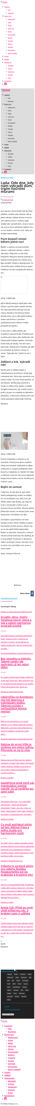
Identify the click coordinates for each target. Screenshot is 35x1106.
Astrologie (9, 996)
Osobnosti (11, 72)
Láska (8, 987)
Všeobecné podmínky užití (12, 1009)
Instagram (22, 974)
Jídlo (30, 977)
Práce (26, 990)
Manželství (24, 977)
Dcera (8, 999)
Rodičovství (11, 19)
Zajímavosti (7, 62)
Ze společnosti (16, 987)
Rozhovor (11, 13)
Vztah (8, 983)
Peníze (18, 980)
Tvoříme (10, 41)
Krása (9, 22)
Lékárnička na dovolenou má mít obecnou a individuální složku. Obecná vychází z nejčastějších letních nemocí (17, 704)
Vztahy (6, 56)
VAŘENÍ (6, 59)
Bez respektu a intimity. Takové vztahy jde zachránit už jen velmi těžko (16, 663)
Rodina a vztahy (7, 177)
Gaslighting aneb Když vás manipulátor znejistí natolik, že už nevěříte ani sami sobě (17, 787)
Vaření (19, 983)
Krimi (9, 78)
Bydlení (10, 38)
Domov (10, 44)
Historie (10, 75)
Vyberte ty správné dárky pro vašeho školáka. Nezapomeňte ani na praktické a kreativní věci (17, 870)
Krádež (3, 598)
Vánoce (9, 990)
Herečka (24, 987)
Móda (9, 25)
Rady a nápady (12, 53)
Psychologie (11, 35)
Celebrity (7, 7)
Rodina (9, 598)
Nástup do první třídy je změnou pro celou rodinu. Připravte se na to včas (17, 747)
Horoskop (16, 990)
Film (9, 10)
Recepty (26, 983)
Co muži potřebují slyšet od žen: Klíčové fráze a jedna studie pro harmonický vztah (16, 829)
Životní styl (7, 16)
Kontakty (7, 1006)
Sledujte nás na (7, 971)
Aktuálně (10, 66)
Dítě (8, 980)
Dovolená (23, 996)
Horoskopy (11, 50)
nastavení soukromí (8, 1014)
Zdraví (10, 31)
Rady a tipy (21, 993)
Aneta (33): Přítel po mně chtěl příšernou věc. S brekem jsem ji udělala (17, 910)
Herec (15, 993)
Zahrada (10, 47)
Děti (13, 980)
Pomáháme (7, 81)
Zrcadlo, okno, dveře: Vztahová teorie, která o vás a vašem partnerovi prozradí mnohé (16, 621)
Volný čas (11, 28)
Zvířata (10, 69)
